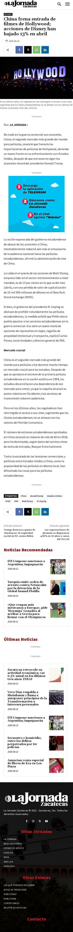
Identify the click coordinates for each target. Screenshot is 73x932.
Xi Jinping (41, 501)
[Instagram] (33, 821)
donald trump (36, 495)
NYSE (7, 501)
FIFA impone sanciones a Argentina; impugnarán (26, 562)
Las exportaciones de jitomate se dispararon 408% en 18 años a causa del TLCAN (54, 534)
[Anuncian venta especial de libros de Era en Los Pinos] (56, 765)
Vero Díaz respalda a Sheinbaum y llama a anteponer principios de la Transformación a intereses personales (27, 698)
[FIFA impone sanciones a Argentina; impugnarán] (58, 566)
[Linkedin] (45, 50)
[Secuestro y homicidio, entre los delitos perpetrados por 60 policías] (56, 743)
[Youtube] (46, 821)
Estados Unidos (54, 495)
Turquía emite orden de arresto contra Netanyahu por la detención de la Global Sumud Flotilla (26, 586)
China (23, 495)
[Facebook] (19, 50)
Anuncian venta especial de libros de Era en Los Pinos (25, 763)
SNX (16, 501)
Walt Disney (27, 501)
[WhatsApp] (36, 50)
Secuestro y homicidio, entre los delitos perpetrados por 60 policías (24, 742)
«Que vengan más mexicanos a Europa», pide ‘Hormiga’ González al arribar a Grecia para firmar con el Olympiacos (27, 611)
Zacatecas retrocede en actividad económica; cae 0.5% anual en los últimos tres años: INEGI (26, 674)
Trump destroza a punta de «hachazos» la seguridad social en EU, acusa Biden (19, 532)
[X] (28, 50)
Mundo (8, 14)
